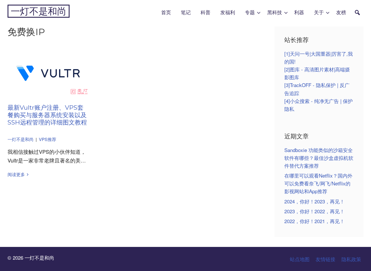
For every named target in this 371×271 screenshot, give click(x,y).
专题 (250, 12)
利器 (299, 12)
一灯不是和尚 (38, 11)
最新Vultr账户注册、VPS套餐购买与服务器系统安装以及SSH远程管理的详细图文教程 (47, 115)
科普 (205, 12)
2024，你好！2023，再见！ (314, 201)
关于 (319, 12)
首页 (166, 12)
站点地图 (300, 259)
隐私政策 (351, 259)
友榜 (341, 12)
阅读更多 (16, 174)
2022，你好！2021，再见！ (314, 221)
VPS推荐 (47, 139)
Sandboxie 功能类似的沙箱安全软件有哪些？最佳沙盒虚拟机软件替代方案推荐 (318, 157)
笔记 (186, 12)
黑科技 (274, 12)
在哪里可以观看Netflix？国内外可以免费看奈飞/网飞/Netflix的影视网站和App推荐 (318, 183)
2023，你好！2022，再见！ (314, 211)
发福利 (227, 12)
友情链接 (325, 259)
